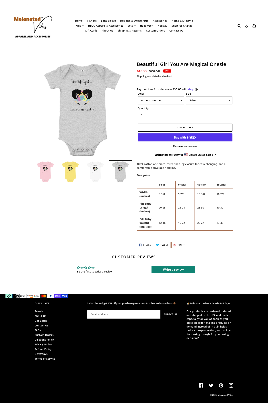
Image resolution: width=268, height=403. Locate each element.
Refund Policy (43, 349)
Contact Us (41, 325)
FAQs (38, 330)
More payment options (185, 145)
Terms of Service (45, 358)
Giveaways (41, 354)
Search (39, 311)
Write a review (173, 270)
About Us (40, 316)
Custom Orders (44, 335)
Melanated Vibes (225, 395)
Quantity (143, 108)
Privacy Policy (43, 344)
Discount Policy (44, 339)
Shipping (142, 76)
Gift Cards (41, 320)
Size (188, 93)
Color (141, 93)
